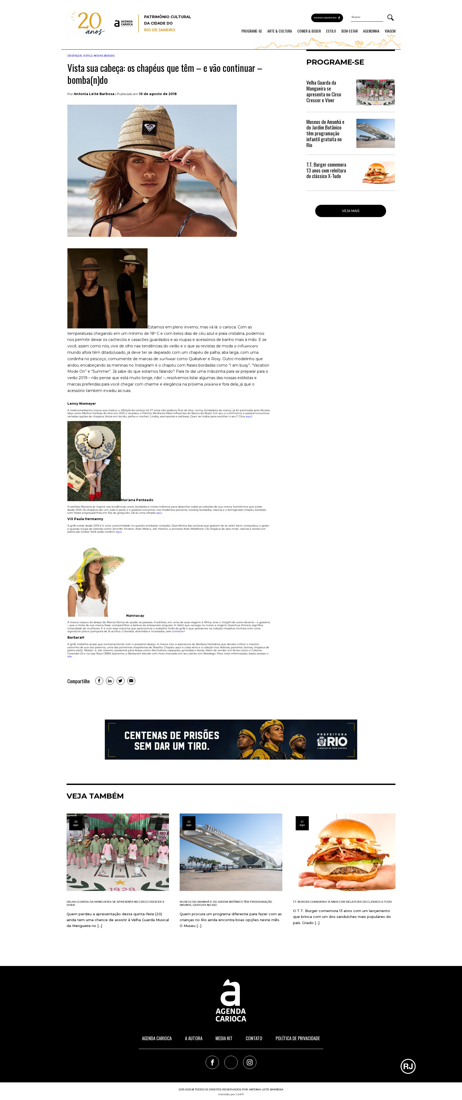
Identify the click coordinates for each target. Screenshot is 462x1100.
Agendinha (371, 31)
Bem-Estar (349, 31)
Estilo (331, 31)
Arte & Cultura (279, 31)
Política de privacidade (298, 1038)
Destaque (74, 55)
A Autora (193, 1038)
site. (69, 656)
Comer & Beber (309, 31)
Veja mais (350, 211)
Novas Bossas (104, 55)
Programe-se (251, 31)
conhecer (178, 631)
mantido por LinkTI (231, 1094)
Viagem (390, 31)
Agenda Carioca (157, 1038)
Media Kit (224, 1038)
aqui (249, 416)
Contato (254, 1038)
